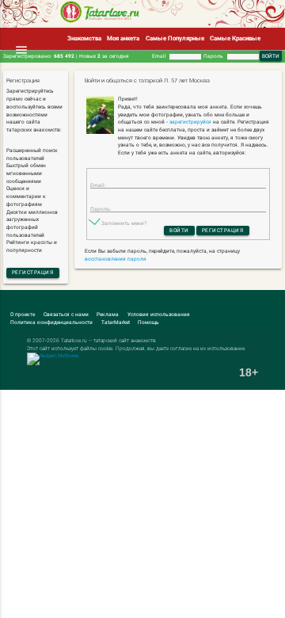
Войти (179, 230)
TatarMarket (115, 322)
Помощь (148, 322)
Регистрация (33, 272)
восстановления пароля (115, 259)
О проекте (22, 314)
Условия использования (158, 314)
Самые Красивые (235, 38)
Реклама (108, 314)
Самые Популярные (175, 38)
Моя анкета (123, 38)
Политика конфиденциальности (51, 322)
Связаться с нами (66, 314)
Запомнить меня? (123, 223)
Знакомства (84, 38)
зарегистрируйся (190, 122)
